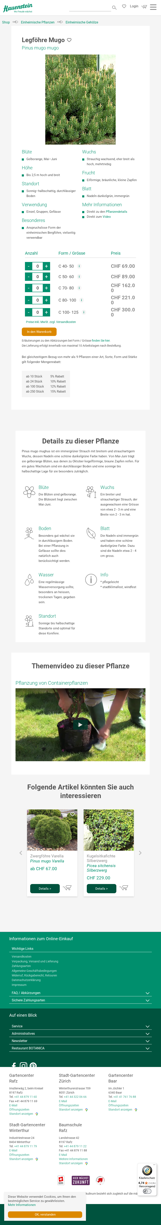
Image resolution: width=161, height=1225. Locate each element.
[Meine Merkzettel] (125, 7)
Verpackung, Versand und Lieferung (35, 961)
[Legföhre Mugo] (80, 99)
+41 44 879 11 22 (75, 1146)
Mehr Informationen (22, 1205)
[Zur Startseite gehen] (18, 7)
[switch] (147, 1191)
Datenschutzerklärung (26, 980)
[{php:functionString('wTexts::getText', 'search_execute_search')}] (114, 7)
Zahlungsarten (21, 966)
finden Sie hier (101, 340)
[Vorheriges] (21, 854)
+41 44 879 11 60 (25, 1096)
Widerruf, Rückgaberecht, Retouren (34, 975)
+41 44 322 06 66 (75, 1096)
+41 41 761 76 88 (124, 1096)
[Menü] (154, 1165)
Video (107, 217)
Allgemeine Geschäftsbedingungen (34, 970)
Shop (6, 22)
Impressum (19, 984)
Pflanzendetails (116, 212)
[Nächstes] (140, 854)
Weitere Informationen (73, 1159)
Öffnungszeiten (19, 1109)
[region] (80, 99)
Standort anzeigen (21, 1113)
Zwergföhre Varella (47, 856)
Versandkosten (21, 956)
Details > (45, 889)
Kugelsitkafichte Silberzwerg (101, 858)
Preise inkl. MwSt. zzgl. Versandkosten (51, 322)
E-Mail (13, 1105)
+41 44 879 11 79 (25, 1146)
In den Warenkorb (39, 332)
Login (134, 6)
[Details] (67, 888)
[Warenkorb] (143, 8)
